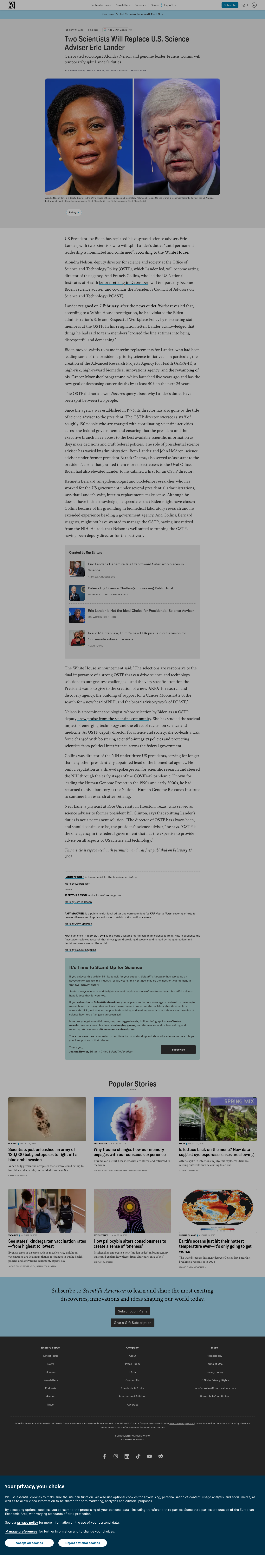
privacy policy (27, 1522)
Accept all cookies (29, 1543)
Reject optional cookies (82, 1543)
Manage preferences (21, 1531)
